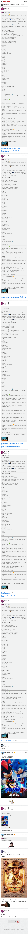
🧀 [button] (14, 752)
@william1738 (21, 150)
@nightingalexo (4, 150)
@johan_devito (15, 592)
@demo (3, 296)
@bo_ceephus (4, 447)
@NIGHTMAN (8, 741)
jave (5, 851)
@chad (16, 741)
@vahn (13, 741)
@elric (2, 297)
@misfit (10, 443)
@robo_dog (4, 444)
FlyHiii (5, 8)
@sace (2, 148)
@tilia (10, 148)
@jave (2, 592)
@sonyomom (23, 297)
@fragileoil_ (17, 297)
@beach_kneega (8, 592)
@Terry (6, 296)
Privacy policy (7, 929)
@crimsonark (8, 446)
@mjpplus (14, 148)
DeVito (5, 745)
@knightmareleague (5, 151)
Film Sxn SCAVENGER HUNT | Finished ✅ (12, 4)
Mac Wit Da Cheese (8, 752)
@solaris (6, 148)
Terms (17, 929)
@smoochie (4, 595)
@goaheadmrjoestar (9, 297)
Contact (22, 929)
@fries (18, 148)
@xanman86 (4, 299)
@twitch (17, 296)
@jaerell (9, 595)
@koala (2, 741)
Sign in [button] (25, 1)
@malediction (11, 296)
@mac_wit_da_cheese (17, 443)
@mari (2, 596)
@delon (3, 443)
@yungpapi (22, 296)
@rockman (22, 592)
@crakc (13, 446)
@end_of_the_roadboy (19, 595)
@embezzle (17, 446)
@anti (12, 595)
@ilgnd (2, 446)
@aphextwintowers (5, 593)
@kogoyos (15, 150)
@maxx (6, 443)
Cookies (13, 929)
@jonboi (11, 150)
